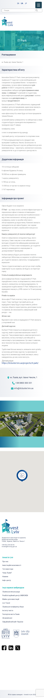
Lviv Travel (6, 603)
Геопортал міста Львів (10, 614)
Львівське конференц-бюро (13, 607)
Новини (5, 576)
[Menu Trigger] (38, 5)
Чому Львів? (7, 573)
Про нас (5, 561)
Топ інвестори (7, 569)
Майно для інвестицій (10, 599)
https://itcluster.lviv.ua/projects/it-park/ (20, 363)
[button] (41, 424)
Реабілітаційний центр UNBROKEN (15, 595)
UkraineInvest (7, 618)
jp (26, 3)
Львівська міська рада (11, 592)
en (18, 3)
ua (22, 3)
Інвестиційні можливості (11, 565)
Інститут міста (7, 610)
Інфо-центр (6, 580)
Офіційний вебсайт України (12, 622)
